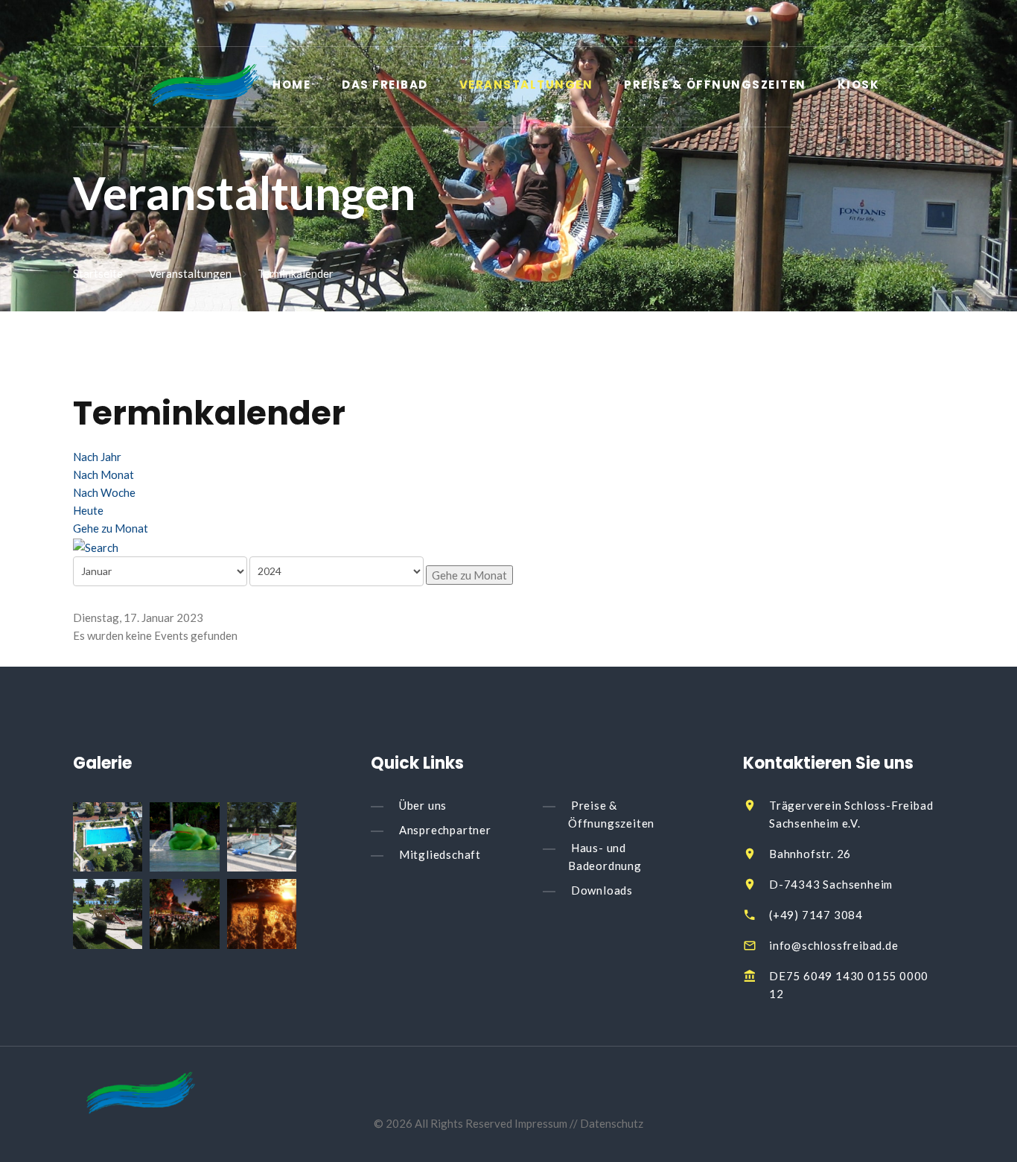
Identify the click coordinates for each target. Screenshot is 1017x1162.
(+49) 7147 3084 (816, 914)
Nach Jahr (97, 456)
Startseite (98, 274)
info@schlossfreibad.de (834, 945)
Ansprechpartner (445, 829)
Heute (88, 510)
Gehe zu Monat (110, 528)
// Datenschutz (606, 1123)
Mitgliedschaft (440, 854)
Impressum (542, 1123)
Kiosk (859, 85)
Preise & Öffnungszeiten (715, 85)
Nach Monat (103, 474)
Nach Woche (104, 492)
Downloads (602, 890)
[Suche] (95, 546)
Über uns (423, 805)
